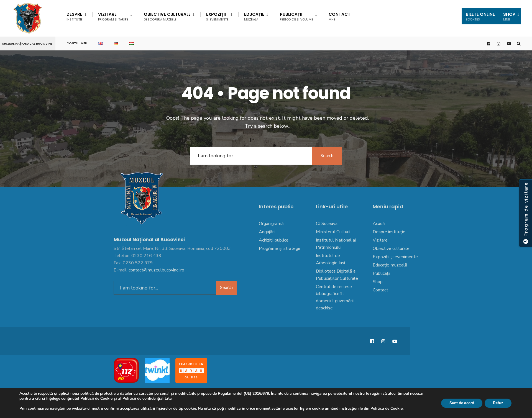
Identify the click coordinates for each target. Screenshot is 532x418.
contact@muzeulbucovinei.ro (156, 270)
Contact (340, 16)
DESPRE (74, 16)
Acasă (379, 223)
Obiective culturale (167, 16)
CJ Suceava (326, 223)
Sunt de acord (461, 403)
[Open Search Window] (519, 43)
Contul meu (76, 43)
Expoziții (217, 16)
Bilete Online (480, 16)
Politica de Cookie (386, 408)
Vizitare (113, 16)
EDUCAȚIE (254, 16)
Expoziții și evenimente (395, 257)
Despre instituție (389, 232)
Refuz (498, 403)
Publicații (296, 16)
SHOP (509, 16)
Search (327, 155)
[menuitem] (79, 15)
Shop (378, 282)
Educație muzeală (390, 265)
